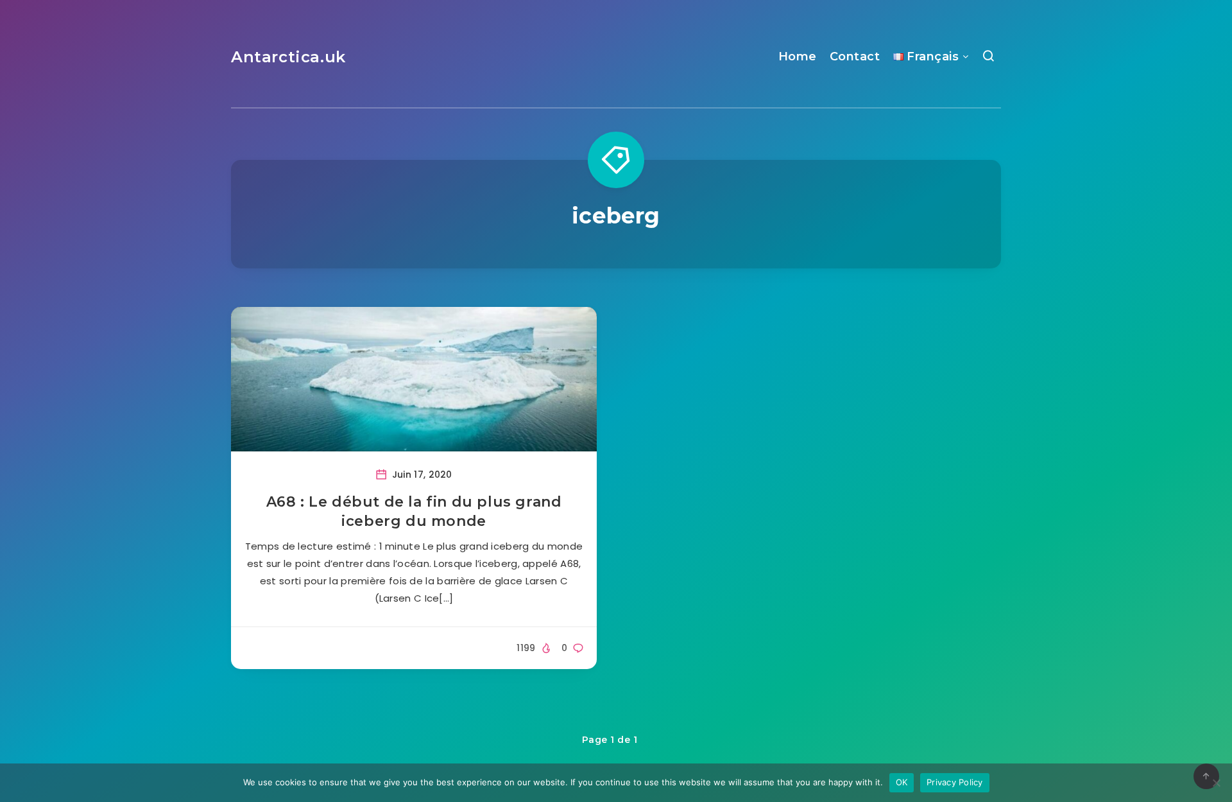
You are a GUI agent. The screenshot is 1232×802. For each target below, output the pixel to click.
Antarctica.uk (288, 57)
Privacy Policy (955, 782)
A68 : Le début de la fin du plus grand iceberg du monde (414, 511)
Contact (855, 56)
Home (797, 56)
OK (902, 782)
